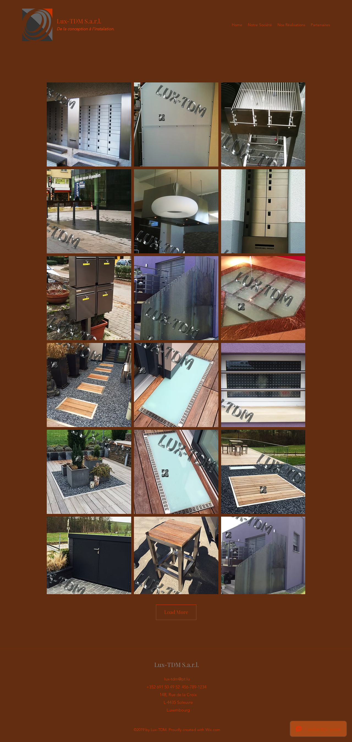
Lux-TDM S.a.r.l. (79, 21)
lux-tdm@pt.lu (177, 679)
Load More (176, 612)
